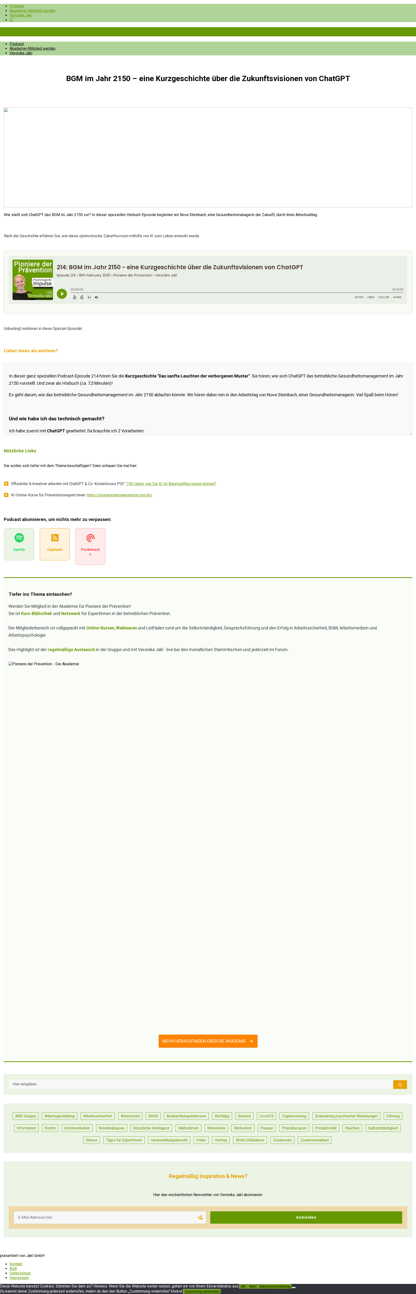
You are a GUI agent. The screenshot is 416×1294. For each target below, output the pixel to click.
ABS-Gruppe (25, 1116)
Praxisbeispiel (294, 1128)
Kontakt (16, 1264)
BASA (153, 1116)
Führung (393, 1116)
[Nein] (294, 1287)
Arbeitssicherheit (97, 1116)
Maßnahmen (188, 1128)
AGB (13, 1268)
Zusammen (282, 1140)
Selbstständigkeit (383, 1128)
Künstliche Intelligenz (151, 1128)
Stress (91, 1140)
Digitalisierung (294, 1116)
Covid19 (266, 1116)
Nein (252, 1286)
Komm (50, 1128)
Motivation (243, 1128)
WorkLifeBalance (250, 1140)
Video (201, 1140)
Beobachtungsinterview (186, 1116)
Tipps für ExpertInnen (124, 1140)
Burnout (244, 1116)
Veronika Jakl (21, 15)
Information (26, 1128)
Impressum (19, 1277)
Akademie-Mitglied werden (32, 10)
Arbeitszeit (130, 1116)
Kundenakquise (111, 1128)
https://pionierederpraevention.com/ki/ (119, 495)
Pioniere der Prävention (41, 31)
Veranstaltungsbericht (169, 1140)
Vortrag (221, 1140)
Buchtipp (222, 1116)
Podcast (17, 6)
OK (243, 1286)
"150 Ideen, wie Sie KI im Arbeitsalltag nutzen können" (170, 483)
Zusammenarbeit (314, 1140)
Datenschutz (20, 1273)
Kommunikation (77, 1128)
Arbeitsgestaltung (60, 1116)
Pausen (266, 1128)
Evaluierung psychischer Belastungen (346, 1116)
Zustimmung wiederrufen (202, 1291)
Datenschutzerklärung (275, 1286)
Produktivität (326, 1128)
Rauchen (352, 1128)
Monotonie (216, 1128)
